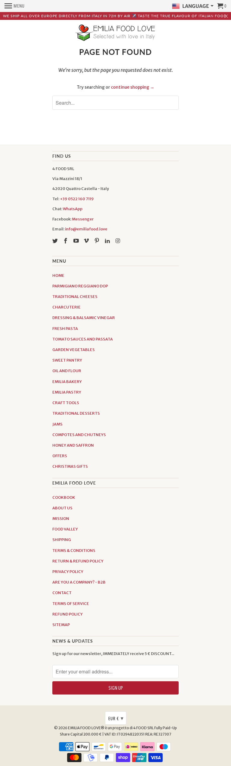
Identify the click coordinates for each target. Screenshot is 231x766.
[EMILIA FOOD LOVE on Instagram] (118, 240)
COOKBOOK (63, 497)
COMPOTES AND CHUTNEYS (79, 434)
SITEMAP (61, 624)
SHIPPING (61, 539)
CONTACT (62, 592)
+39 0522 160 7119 (77, 198)
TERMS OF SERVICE (70, 603)
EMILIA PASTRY (66, 392)
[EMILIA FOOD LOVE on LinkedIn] (108, 240)
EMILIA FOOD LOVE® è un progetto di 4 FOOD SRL (111, 728)
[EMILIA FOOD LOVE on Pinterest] (97, 240)
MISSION (60, 518)
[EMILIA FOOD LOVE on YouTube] (76, 240)
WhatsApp (72, 208)
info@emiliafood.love (86, 229)
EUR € (116, 718)
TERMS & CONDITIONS (73, 550)
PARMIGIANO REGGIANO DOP (80, 286)
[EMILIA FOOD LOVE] (115, 33)
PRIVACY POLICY (67, 571)
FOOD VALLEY (65, 529)
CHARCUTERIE (66, 307)
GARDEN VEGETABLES (73, 349)
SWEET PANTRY (67, 360)
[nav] (15, 6)
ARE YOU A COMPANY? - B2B (79, 582)
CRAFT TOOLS (65, 402)
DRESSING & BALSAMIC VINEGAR (83, 317)
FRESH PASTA (65, 328)
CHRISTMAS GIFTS (70, 466)
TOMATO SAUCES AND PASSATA (82, 339)
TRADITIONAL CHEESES (74, 296)
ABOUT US (62, 508)
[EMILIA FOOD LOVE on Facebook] (66, 240)
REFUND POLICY (67, 614)
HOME (58, 275)
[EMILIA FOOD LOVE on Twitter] (55, 240)
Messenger (83, 219)
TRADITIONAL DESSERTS (76, 413)
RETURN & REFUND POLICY (77, 561)
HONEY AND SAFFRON (73, 445)
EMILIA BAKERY (67, 381)
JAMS (57, 424)
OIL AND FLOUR (66, 370)
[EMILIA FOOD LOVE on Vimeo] (87, 240)
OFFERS (59, 455)
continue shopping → (132, 87)
